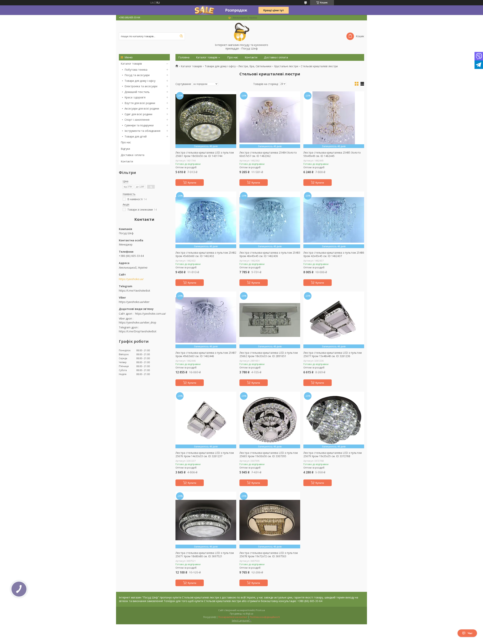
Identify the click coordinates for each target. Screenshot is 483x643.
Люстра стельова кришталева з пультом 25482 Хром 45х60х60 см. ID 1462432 (205, 254)
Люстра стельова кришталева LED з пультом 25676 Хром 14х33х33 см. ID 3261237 (204, 454)
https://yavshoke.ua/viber (134, 301)
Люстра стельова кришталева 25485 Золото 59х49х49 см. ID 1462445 (332, 154)
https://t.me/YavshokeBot (134, 290)
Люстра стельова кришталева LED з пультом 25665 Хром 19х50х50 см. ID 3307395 (268, 454)
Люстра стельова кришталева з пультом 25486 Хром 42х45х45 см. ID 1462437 (333, 254)
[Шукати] (181, 36)
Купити (192, 182)
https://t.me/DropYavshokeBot (137, 331)
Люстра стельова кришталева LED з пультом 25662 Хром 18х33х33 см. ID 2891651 (268, 354)
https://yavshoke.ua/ (131, 279)
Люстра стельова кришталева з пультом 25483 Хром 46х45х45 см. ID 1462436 (269, 254)
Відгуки (125, 149)
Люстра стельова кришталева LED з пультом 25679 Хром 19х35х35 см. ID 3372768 (332, 454)
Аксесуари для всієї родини (142, 108)
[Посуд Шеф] (241, 31)
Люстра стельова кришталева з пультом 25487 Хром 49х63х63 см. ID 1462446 (205, 354)
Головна (183, 57)
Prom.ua (260, 610)
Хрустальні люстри (286, 66)
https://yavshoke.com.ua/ (150, 313)
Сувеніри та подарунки (139, 125)
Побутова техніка (136, 69)
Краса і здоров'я (135, 97)
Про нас (126, 142)
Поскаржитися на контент (232, 617)
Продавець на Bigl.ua (241, 613)
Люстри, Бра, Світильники (254, 66)
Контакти (127, 161)
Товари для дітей (136, 136)
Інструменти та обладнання (142, 131)
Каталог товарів (131, 63)
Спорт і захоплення (137, 119)
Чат (470, 633)
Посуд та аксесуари (137, 75)
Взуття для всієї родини (140, 103)
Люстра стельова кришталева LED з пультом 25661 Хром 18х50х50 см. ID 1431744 (204, 154)
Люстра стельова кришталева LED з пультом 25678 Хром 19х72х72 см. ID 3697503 (268, 554)
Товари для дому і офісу (140, 81)
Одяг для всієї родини (138, 114)
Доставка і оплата (132, 155)
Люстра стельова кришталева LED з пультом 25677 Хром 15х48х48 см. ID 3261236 (332, 354)
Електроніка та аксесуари (141, 86)
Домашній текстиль (137, 92)
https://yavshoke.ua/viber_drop (137, 322)
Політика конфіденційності (265, 617)
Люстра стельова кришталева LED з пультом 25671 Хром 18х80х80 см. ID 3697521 (204, 554)
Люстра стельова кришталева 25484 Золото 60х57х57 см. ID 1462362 (268, 154)
